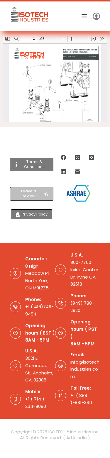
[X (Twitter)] (77, 157)
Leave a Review (28, 193)
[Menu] (84, 16)
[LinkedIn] (63, 171)
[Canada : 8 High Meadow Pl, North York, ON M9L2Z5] (15, 273)
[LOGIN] (96, 16)
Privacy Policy (35, 214)
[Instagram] (91, 157)
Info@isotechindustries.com (84, 369)
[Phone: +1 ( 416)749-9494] (15, 307)
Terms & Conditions (34, 164)
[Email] (77, 171)
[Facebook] (63, 157)
